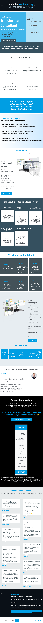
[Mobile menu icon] (2, 5)
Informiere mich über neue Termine (21, 472)
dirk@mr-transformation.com (26, 619)
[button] (34, 27)
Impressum (39, 620)
